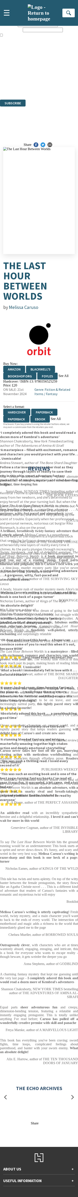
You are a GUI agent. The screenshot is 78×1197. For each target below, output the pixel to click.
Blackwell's (40, 369)
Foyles (47, 376)
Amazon (14, 369)
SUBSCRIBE (13, 103)
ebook (40, 419)
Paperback (44, 412)
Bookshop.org (20, 376)
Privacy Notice (10, 86)
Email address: (11, 30)
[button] (5, 1097)
